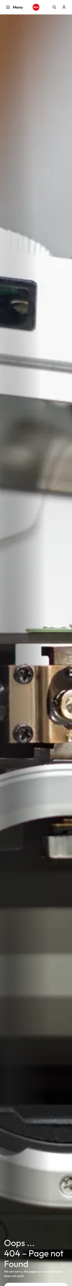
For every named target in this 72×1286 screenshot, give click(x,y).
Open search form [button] (54, 7)
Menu (18, 7)
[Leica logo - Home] (36, 7)
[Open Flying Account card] (64, 7)
